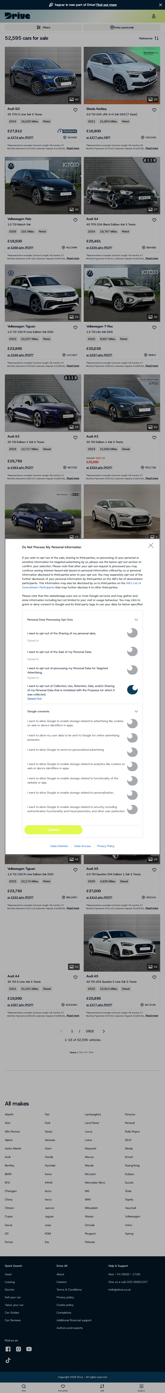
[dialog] (82, 696)
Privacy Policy (105, 846)
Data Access (82, 846)
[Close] (152, 547)
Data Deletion (59, 846)
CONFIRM (53, 830)
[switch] (132, 633)
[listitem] (82, 619)
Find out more (106, 5)
